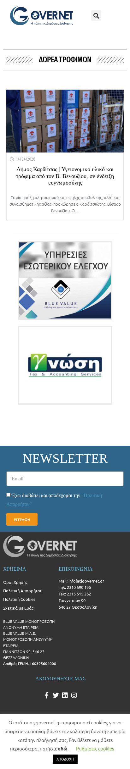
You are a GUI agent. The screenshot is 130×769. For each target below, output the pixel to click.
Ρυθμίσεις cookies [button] (95, 748)
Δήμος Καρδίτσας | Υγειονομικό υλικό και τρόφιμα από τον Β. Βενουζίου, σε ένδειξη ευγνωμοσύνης (65, 176)
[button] (96, 15)
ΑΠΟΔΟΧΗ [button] (65, 758)
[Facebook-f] (47, 695)
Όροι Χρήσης (15, 582)
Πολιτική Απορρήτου (22, 590)
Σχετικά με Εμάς (18, 608)
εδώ (63, 748)
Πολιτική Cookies (19, 599)
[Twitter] (56, 695)
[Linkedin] (65, 695)
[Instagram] (74, 695)
